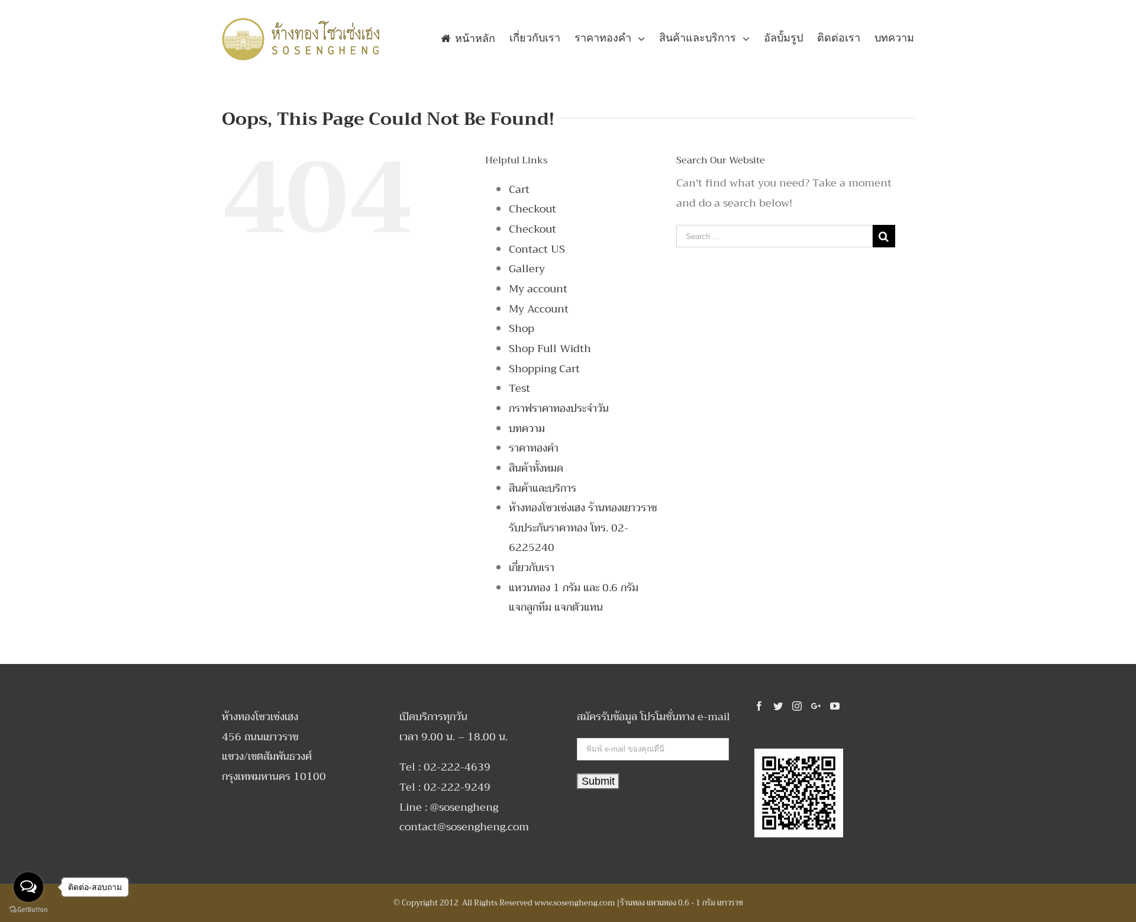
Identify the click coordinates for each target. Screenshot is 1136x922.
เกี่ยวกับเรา (531, 567)
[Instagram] (797, 706)
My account (538, 288)
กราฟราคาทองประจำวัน (559, 408)
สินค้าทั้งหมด (536, 468)
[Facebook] (759, 706)
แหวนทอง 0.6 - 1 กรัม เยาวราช (695, 903)
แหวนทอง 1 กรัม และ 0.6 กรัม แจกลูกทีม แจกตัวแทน (573, 597)
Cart (519, 189)
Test (519, 388)
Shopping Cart (544, 368)
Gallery (527, 268)
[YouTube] (835, 706)
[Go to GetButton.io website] (28, 910)
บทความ (527, 428)
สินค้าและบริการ (542, 488)
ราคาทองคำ (534, 448)
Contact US (537, 249)
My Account (539, 308)
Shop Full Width (550, 348)
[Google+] (816, 706)
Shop (521, 328)
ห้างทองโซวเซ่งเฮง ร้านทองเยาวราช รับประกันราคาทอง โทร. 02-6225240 (583, 527)
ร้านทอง (632, 903)
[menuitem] (475, 38)
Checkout (532, 208)
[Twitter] (778, 706)
